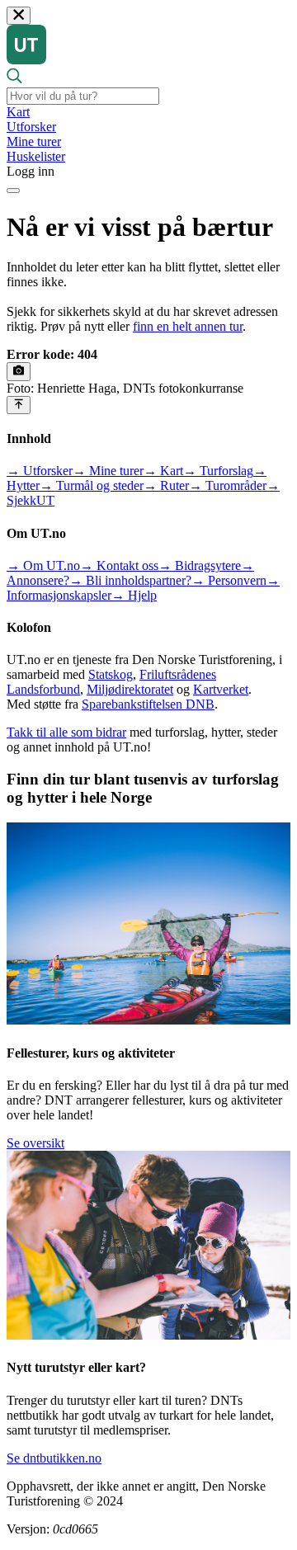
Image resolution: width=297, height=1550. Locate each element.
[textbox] (83, 96)
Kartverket (220, 689)
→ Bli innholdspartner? (130, 580)
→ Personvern (228, 580)
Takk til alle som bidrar (66, 732)
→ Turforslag (218, 471)
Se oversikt (35, 1143)
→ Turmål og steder (92, 485)
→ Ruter (166, 485)
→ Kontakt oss (119, 565)
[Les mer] (19, 371)
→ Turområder (227, 485)
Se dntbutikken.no (54, 1458)
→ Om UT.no (43, 565)
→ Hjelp (134, 595)
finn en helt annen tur (188, 326)
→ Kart (163, 471)
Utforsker (31, 127)
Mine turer (34, 141)
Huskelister (36, 156)
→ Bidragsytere (199, 565)
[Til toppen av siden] (19, 405)
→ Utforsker (40, 471)
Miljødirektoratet (130, 689)
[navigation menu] (13, 190)
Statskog (110, 674)
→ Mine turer (108, 471)
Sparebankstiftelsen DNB (148, 704)
